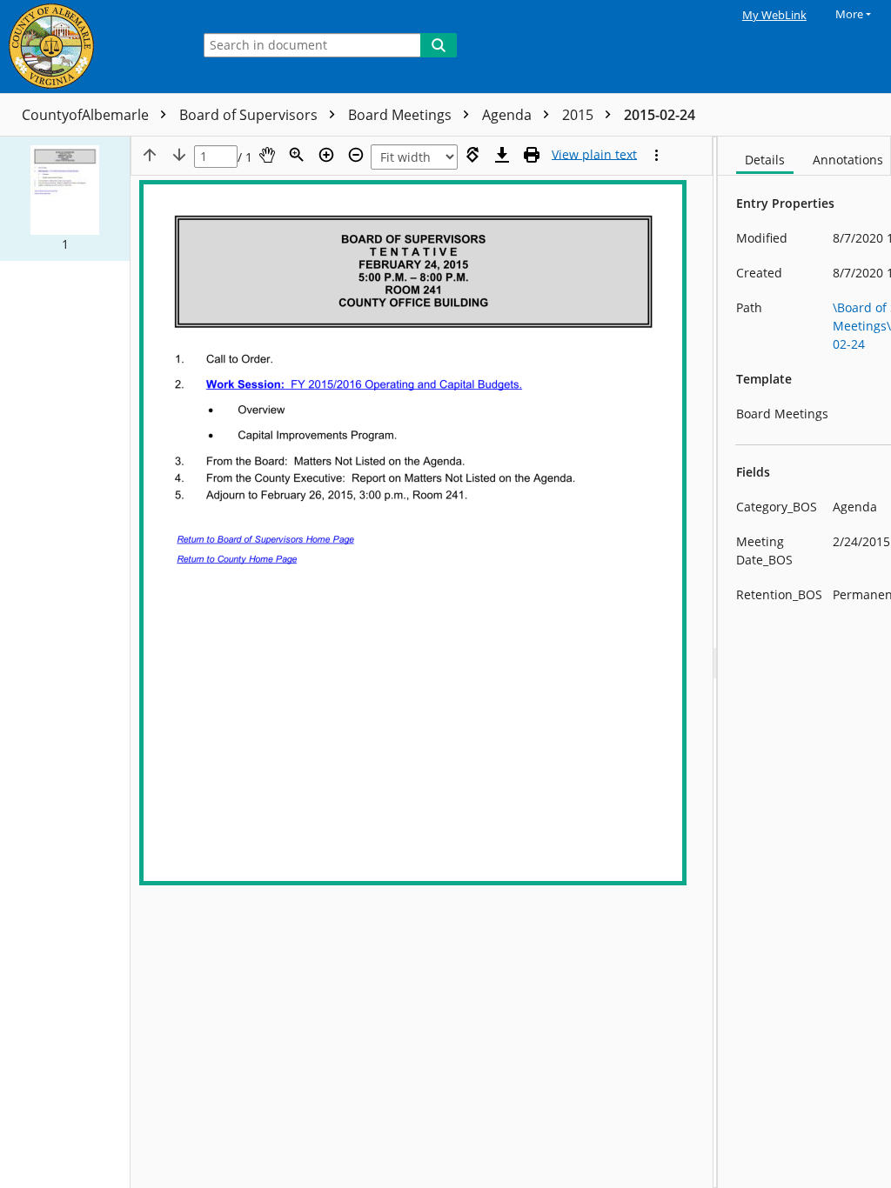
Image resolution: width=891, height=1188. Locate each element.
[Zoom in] (326, 155)
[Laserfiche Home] (91, 46)
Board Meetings (401, 114)
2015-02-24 (659, 114)
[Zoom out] (356, 155)
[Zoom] (297, 155)
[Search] (438, 45)
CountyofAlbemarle (87, 114)
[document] (804, 662)
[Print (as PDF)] (531, 155)
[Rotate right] (472, 155)
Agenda (508, 114)
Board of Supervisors (250, 114)
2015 (579, 114)
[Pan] (267, 155)
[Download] (502, 155)
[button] (65, 199)
